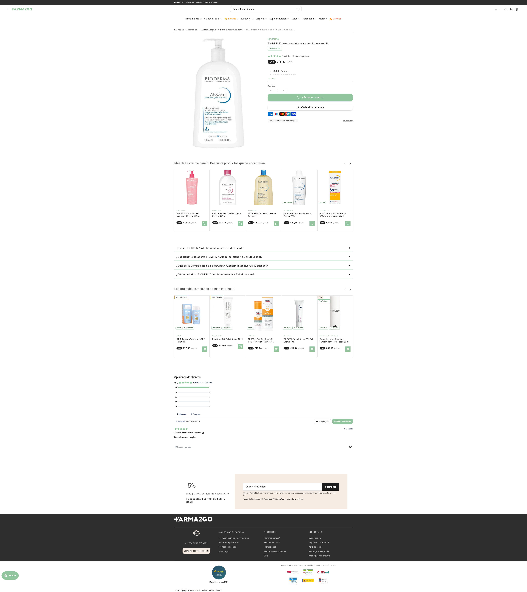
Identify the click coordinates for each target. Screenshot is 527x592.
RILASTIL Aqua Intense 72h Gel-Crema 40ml (298, 340)
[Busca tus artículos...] (298, 9)
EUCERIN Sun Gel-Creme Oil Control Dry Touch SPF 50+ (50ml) (261, 340)
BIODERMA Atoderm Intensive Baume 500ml (298, 214)
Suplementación (278, 18)
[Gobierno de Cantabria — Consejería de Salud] (323, 580)
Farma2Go (179, 30)
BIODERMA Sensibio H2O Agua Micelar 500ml (226, 214)
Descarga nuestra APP (319, 551)
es (496, 9)
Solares (232, 18)
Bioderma (273, 38)
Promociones (270, 547)
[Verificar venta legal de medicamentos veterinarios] (293, 580)
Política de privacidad (229, 542)
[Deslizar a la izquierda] (345, 163)
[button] (517, 9)
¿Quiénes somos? (272, 538)
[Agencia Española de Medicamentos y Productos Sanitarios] (293, 572)
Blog (266, 556)
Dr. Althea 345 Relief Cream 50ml (227, 339)
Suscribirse (330, 487)
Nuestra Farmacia (272, 542)
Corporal (260, 18)
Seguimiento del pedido (319, 542)
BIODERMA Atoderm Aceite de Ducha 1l (262, 214)
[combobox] (266, 9)
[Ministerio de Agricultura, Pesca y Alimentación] (308, 580)
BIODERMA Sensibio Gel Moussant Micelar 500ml (187, 214)
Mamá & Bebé (192, 18)
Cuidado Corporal (209, 30)
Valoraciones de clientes (275, 551)
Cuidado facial (211, 18)
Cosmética (192, 30)
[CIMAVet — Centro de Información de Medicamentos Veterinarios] (323, 572)
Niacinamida (275, 49)
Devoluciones (315, 547)
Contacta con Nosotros (195, 551)
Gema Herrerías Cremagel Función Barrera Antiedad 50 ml (334, 340)
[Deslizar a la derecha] (350, 163)
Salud (294, 18)
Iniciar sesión (315, 538)
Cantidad (271, 86)
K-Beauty (246, 18)
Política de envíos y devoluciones (234, 538)
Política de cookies (227, 547)
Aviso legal (224, 551)
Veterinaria (308, 18)
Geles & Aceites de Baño (231, 30)
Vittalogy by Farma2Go (319, 556)
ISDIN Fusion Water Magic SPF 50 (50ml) (190, 340)
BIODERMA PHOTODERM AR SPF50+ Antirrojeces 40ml (333, 214)
